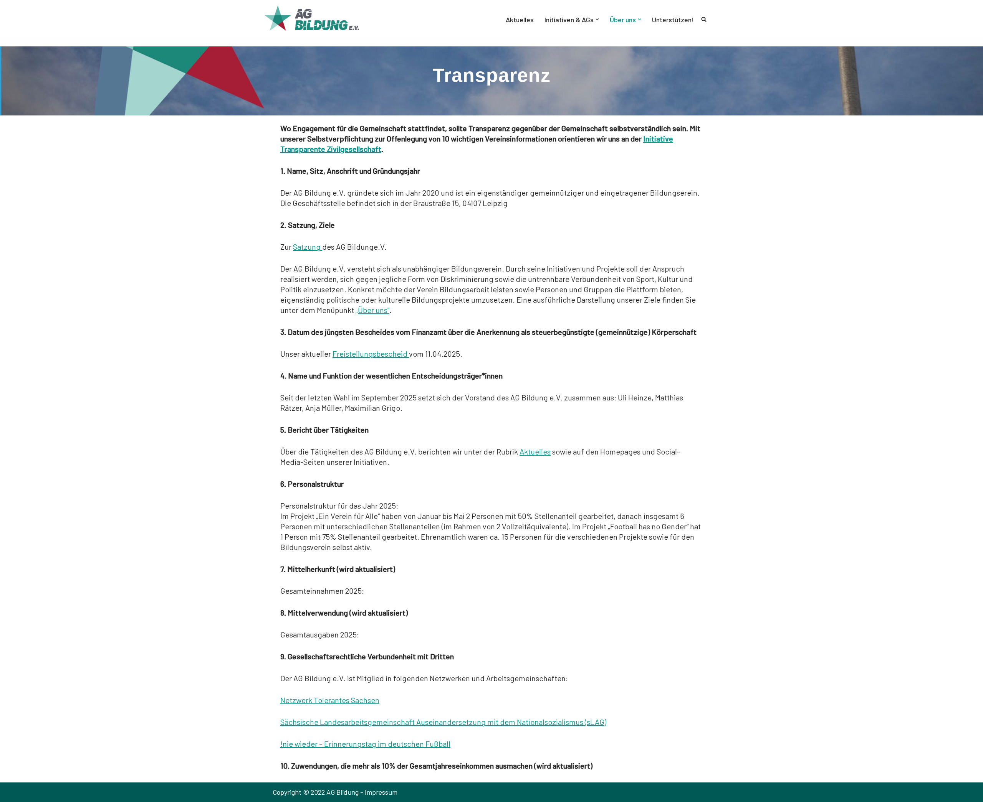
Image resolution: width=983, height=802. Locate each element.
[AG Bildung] (318, 19)
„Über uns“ (372, 310)
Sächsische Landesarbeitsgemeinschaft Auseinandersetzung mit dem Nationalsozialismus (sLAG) (443, 721)
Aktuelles (520, 19)
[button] (597, 19)
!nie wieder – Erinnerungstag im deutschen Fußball (365, 743)
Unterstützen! (673, 19)
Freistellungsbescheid (371, 353)
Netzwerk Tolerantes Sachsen (329, 700)
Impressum (381, 792)
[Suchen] (704, 19)
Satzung (307, 246)
